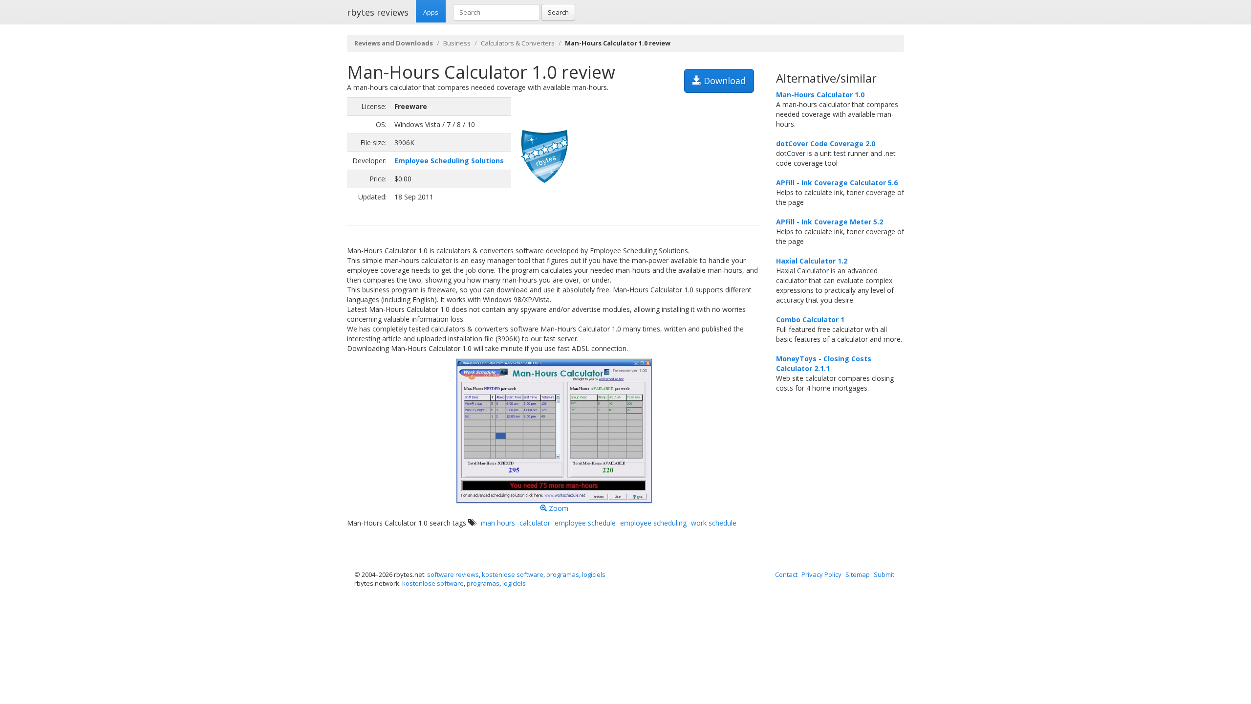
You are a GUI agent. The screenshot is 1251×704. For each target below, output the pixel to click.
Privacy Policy (821, 574)
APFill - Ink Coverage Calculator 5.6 (837, 182)
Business (457, 43)
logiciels (593, 574)
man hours (498, 523)
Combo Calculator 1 (810, 319)
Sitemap (857, 574)
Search (558, 12)
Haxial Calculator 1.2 (811, 260)
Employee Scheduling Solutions (449, 160)
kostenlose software (512, 574)
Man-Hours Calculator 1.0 (820, 94)
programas (562, 574)
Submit (884, 574)
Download (723, 81)
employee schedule (585, 523)
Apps (430, 12)
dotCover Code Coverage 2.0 (825, 143)
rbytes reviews (378, 12)
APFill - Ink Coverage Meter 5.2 (829, 221)
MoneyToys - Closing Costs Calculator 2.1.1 (823, 363)
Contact (786, 574)
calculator (534, 523)
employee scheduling (653, 523)
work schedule (713, 523)
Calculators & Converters (518, 43)
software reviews (453, 574)
